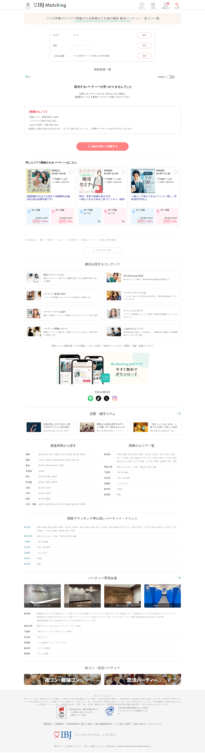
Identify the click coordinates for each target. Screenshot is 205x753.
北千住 (143, 458)
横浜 (119, 467)
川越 (123, 478)
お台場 (128, 461)
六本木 (167, 454)
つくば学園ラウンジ (45, 643)
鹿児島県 (75, 504)
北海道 (41, 471)
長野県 (54, 482)
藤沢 (150, 467)
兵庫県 (54, 460)
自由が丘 (121, 461)
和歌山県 (75, 460)
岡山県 (41, 493)
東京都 (41, 454)
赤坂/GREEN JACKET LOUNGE (150, 617)
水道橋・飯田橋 (159, 461)
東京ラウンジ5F (75, 614)
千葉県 (56, 454)
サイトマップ (155, 724)
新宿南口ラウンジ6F (143, 614)
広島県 (48, 493)
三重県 (61, 465)
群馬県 (83, 454)
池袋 (173, 454)
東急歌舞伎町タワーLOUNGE (49, 620)
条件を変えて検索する (105, 146)
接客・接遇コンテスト (143, 346)
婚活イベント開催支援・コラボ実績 (68, 346)
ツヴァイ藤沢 (75, 626)
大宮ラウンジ (42, 637)
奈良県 (67, 460)
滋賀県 (61, 460)
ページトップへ (104, 250)
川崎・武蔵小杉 (140, 467)
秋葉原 (137, 458)
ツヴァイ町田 (129, 617)
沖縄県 (83, 504)
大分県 (61, 504)
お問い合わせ (139, 724)
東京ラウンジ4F (112, 614)
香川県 (41, 499)
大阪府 (41, 460)
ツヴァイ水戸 (60, 643)
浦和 (128, 478)
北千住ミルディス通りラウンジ (68, 617)
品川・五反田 (122, 458)
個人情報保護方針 (103, 724)
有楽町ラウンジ (126, 614)
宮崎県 (67, 504)
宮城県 (48, 476)
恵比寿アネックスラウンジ (164, 614)
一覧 (178, 413)
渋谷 (174, 458)
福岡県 (41, 504)
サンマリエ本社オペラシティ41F (96, 617)
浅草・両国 (172, 461)
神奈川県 (49, 454)
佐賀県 (48, 504)
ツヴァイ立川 (117, 617)
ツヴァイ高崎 (42, 654)
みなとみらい (127, 467)
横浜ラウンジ (42, 626)
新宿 (119, 454)
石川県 (48, 488)
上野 (131, 458)
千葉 (119, 472)
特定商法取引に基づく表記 (79, 724)
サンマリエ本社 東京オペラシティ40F (79, 620)
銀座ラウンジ (62, 614)
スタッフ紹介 (94, 346)
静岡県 (48, 465)
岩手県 (41, 476)
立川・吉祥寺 (153, 458)
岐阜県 (54, 465)
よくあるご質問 (122, 724)
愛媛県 (48, 499)
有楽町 (124, 454)
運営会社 (48, 724)
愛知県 (41, 465)
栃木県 (76, 454)
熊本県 (54, 504)
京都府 (48, 460)
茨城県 (69, 454)
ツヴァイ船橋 (65, 631)
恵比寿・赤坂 (158, 454)
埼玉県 (63, 454)
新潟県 (41, 482)
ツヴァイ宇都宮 (43, 648)
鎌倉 (155, 467)
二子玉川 (168, 458)
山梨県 (48, 482)
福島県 (54, 476)
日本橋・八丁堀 (145, 461)
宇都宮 (120, 489)
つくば (120, 483)
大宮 (119, 478)
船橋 (126, 472)
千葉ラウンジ (42, 631)
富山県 (41, 488)
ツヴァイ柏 (54, 631)
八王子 (135, 461)
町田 (161, 458)
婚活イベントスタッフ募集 (116, 346)
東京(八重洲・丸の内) (142, 454)
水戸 (125, 483)
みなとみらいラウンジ (58, 626)
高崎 (119, 495)
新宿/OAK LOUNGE (45, 617)
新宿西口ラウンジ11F (46, 614)
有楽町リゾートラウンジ (93, 614)
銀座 (130, 454)
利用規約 (59, 724)
